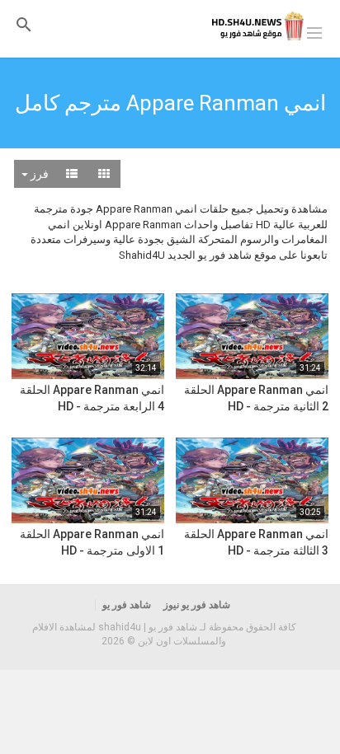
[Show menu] (314, 31)
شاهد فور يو (126, 605)
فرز (38, 173)
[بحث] (24, 24)
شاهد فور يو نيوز (196, 605)
